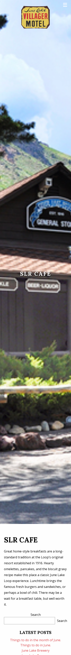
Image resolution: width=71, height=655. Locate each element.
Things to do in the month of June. (35, 640)
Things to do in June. (35, 645)
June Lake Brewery (36, 650)
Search (36, 614)
